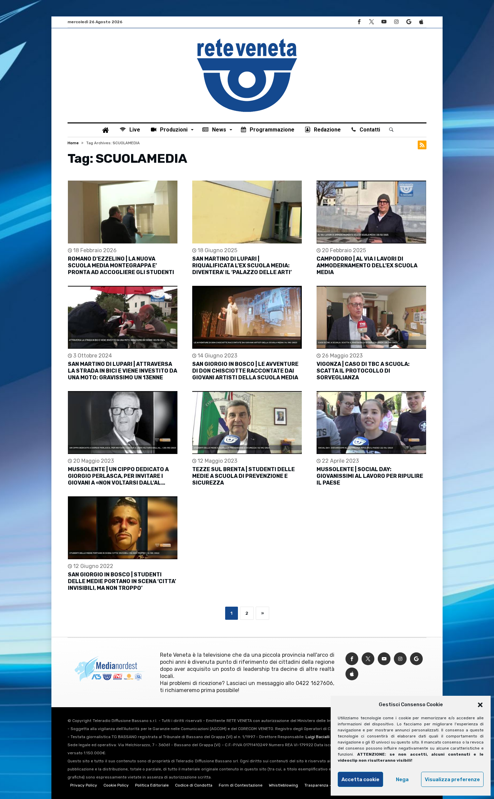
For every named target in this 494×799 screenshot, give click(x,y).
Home (73, 143)
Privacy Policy (83, 785)
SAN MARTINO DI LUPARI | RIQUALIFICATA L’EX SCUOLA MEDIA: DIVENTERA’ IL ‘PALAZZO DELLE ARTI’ (242, 265)
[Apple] (421, 22)
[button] (480, 704)
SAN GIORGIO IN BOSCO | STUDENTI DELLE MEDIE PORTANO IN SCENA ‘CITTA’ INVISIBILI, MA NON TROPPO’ (122, 581)
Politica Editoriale (152, 785)
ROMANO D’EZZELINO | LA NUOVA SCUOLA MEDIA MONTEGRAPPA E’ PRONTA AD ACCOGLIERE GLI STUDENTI (121, 265)
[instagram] (396, 22)
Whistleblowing (283, 785)
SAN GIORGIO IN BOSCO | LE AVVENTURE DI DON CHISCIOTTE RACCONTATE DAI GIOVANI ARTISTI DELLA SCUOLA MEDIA (245, 371)
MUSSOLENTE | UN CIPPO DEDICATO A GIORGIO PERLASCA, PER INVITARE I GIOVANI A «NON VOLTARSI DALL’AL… (118, 476)
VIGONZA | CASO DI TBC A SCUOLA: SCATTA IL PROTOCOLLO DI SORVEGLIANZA (363, 371)
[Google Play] (408, 22)
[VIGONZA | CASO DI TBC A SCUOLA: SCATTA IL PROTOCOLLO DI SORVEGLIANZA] (371, 317)
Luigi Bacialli (317, 736)
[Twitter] (371, 22)
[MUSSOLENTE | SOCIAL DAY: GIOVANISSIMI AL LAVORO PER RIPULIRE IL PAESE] (371, 422)
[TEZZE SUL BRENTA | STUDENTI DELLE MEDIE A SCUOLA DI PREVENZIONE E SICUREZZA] (247, 422)
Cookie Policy (116, 785)
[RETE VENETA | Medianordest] (247, 38)
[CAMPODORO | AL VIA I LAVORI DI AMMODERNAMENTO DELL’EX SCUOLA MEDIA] (371, 212)
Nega (402, 779)
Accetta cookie (360, 779)
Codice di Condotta (193, 785)
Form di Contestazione (240, 785)
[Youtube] (383, 22)
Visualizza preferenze (452, 779)
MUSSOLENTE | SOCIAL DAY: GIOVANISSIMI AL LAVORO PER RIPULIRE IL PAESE (370, 476)
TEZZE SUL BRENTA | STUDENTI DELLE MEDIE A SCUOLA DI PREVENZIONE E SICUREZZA (243, 476)
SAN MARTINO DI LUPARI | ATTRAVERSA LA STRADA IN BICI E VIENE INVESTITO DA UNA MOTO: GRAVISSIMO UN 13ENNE (122, 371)
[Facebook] (359, 22)
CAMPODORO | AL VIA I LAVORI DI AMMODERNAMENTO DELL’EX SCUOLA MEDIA (367, 265)
